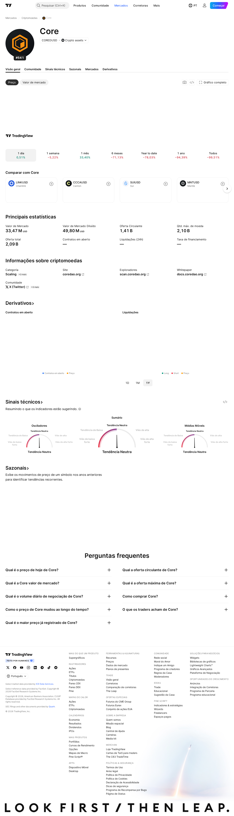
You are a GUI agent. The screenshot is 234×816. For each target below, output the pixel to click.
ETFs (71, 672)
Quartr (52, 706)
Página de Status (115, 793)
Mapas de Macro (78, 752)
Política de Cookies (116, 778)
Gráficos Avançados (201, 669)
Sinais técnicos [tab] (55, 69)
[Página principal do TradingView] (8, 5)
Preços (110, 661)
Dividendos (75, 727)
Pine (71, 690)
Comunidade (100, 5)
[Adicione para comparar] (51, 184)
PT (195, 5)
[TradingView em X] (7, 667)
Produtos (79, 5)
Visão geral (112, 679)
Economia (74, 719)
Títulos (72, 675)
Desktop (73, 771)
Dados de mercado (116, 665)
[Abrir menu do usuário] (204, 5)
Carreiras (111, 734)
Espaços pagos (162, 716)
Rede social (160, 657)
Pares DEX (75, 687)
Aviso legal (112, 771)
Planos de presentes (117, 669)
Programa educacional (202, 694)
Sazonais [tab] (75, 69)
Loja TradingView (115, 749)
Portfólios (74, 741)
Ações (72, 668)
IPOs (71, 731)
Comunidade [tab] (32, 69)
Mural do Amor (162, 661)
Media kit (111, 738)
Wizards (158, 709)
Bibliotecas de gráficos (202, 661)
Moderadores (161, 676)
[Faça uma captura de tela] (185, 82)
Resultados (75, 723)
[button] (88, 5)
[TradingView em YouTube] (21, 667)
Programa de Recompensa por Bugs (126, 789)
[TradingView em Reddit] (55, 667)
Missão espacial (115, 723)
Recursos (111, 657)
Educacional (161, 690)
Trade (157, 687)
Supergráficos (77, 657)
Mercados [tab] (91, 69)
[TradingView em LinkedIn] (35, 667)
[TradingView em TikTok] (49, 667)
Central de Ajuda (115, 731)
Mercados (121, 5)
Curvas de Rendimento (81, 745)
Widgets (194, 657)
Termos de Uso (114, 767)
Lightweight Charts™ (201, 665)
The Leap (111, 690)
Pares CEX (75, 683)
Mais (156, 5)
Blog (108, 727)
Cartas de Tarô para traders (121, 752)
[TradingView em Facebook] (14, 667)
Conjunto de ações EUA (119, 709)
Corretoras (140, 5)
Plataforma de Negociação (205, 672)
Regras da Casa (163, 672)
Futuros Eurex (113, 705)
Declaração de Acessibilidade (122, 782)
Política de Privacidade (119, 774)
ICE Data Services (44, 684)
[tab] (12, 82)
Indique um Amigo (164, 665)
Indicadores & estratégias (168, 705)
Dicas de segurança (117, 786)
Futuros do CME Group (118, 701)
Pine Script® (76, 756)
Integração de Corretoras (204, 687)
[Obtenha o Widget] (192, 82)
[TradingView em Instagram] (28, 667)
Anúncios (195, 683)
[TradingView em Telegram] (42, 667)
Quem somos (113, 719)
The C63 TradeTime (117, 756)
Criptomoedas (77, 679)
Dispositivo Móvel (78, 767)
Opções (73, 749)
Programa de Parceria (202, 690)
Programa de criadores (167, 669)
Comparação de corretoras (121, 687)
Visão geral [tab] (12, 69)
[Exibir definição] (30, 226)
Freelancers (160, 712)
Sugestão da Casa (164, 694)
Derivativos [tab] (110, 69)
